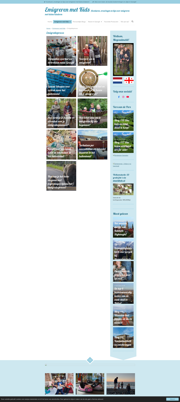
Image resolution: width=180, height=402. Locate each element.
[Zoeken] (132, 21)
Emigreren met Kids (58, 28)
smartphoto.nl (119, 180)
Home (48, 28)
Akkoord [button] (172, 399)
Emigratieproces (72, 28)
